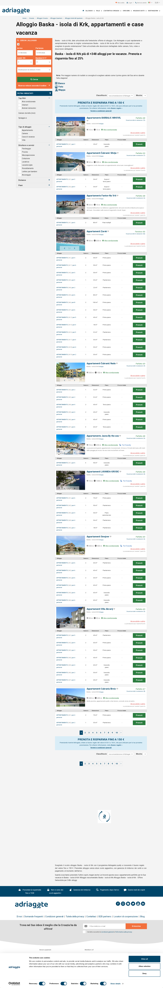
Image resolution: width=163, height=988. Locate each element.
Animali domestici (29, 108)
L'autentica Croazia (111, 11)
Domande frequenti (33, 916)
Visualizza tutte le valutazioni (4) (136, 474)
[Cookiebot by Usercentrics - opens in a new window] (14, 983)
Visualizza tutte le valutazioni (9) (136, 366)
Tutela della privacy (75, 916)
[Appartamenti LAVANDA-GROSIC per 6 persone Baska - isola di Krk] (69, 480)
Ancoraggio (26, 175)
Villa (24, 140)
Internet (25, 105)
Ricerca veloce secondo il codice (32, 86)
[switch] (64, 983)
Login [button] (130, 3)
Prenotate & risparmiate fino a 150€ (31, 891)
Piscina (25, 152)
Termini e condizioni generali (101, 111)
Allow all (144, 959)
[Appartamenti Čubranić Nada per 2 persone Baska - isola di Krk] (69, 372)
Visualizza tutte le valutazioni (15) (135, 120)
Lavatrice (25, 162)
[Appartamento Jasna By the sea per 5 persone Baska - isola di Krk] (69, 444)
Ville (98, 11)
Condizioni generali (54, 916)
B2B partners (104, 916)
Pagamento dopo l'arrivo (109, 890)
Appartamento (27, 130)
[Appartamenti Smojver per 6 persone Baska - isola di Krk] (69, 545)
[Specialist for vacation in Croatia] (31, 904)
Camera (25, 133)
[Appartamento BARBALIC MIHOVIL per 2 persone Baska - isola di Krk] (69, 126)
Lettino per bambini (29, 171)
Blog (142, 916)
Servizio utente (141, 3)
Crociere (127, 11)
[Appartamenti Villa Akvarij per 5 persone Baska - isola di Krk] (69, 617)
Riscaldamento (28, 168)
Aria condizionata (28, 102)
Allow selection (144, 966)
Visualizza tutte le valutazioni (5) (136, 611)
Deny (144, 973)
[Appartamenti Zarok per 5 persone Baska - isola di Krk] (69, 240)
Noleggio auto (139, 11)
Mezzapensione (28, 155)
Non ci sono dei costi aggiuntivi (56, 891)
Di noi (19, 916)
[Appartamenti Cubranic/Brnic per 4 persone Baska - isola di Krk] (69, 697)
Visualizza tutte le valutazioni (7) (136, 155)
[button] (150, 2)
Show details (115, 984)
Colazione (26, 158)
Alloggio (89, 11)
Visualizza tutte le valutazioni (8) (136, 691)
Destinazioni (153, 11)
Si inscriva (136, 926)
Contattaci (91, 916)
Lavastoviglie (27, 165)
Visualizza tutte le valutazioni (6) (136, 198)
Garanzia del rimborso (82, 890)
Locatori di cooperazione (126, 916)
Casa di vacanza (28, 137)
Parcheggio (26, 149)
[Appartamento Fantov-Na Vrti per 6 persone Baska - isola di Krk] (69, 204)
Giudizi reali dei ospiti (136, 890)
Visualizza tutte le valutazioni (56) (135, 234)
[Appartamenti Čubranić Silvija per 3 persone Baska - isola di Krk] (69, 161)
